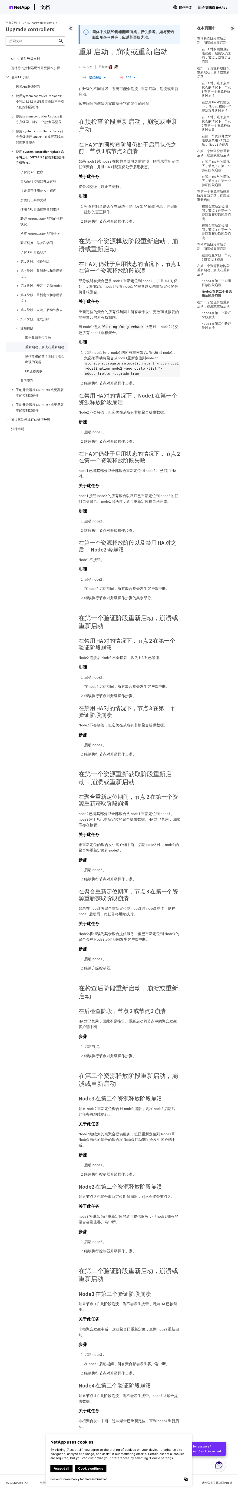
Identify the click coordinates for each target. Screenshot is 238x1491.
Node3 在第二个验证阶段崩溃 (216, 315)
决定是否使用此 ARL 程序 (38, 191)
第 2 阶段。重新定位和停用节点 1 (41, 273)
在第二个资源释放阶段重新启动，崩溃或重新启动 (213, 270)
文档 (45, 7)
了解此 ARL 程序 (31, 172)
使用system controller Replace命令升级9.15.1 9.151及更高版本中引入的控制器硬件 (40, 101)
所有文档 (11, 22)
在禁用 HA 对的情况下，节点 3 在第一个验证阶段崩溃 (216, 180)
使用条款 (45, 1482)
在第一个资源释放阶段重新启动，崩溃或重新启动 (213, 72)
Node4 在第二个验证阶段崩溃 (216, 325)
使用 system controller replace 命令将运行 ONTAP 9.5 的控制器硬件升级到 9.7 (40, 157)
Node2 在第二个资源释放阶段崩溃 (217, 293)
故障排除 (26, 328)
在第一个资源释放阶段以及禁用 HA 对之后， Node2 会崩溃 (216, 140)
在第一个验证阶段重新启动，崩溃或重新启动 (213, 153)
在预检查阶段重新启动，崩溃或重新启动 (211, 40)
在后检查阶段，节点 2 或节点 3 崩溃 (216, 257)
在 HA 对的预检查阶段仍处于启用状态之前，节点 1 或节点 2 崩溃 (216, 55)
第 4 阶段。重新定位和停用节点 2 (41, 298)
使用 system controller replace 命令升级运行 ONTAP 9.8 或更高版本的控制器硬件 (40, 136)
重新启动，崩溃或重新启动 (44, 347)
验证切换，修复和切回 (36, 243)
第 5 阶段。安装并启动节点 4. (41, 310)
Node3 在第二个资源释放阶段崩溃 (216, 283)
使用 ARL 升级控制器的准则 (40, 209)
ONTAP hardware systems (38, 22)
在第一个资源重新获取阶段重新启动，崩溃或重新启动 (213, 195)
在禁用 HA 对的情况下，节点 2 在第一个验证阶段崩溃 (216, 166)
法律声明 (17, 429)
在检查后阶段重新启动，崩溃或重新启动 (211, 246)
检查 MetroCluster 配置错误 (40, 233)
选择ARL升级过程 (28, 86)
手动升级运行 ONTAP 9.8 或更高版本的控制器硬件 (40, 393)
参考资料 (26, 380)
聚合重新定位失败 (38, 338)
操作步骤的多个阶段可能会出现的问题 (44, 359)
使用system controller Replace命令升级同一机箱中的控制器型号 (39, 119)
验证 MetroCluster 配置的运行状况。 (41, 221)
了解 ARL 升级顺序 (33, 252)
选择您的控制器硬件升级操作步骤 (35, 68)
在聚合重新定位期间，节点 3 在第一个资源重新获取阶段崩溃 (216, 231)
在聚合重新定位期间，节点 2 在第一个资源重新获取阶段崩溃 (216, 212)
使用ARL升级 (20, 77)
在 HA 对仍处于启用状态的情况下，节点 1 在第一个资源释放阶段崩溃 (216, 89)
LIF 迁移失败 (34, 371)
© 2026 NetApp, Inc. (17, 1482)
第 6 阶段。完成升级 (35, 319)
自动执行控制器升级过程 (38, 181)
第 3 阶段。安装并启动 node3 (41, 286)
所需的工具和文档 (33, 200)
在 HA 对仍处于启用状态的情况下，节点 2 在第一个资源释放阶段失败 (216, 123)
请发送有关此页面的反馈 (217, 1482)
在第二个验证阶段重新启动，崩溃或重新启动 (213, 304)
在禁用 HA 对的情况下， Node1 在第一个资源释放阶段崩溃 (217, 106)
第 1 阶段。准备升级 (35, 261)
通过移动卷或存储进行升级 (30, 420)
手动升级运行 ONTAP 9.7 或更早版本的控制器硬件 (40, 407)
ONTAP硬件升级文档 (25, 59)
